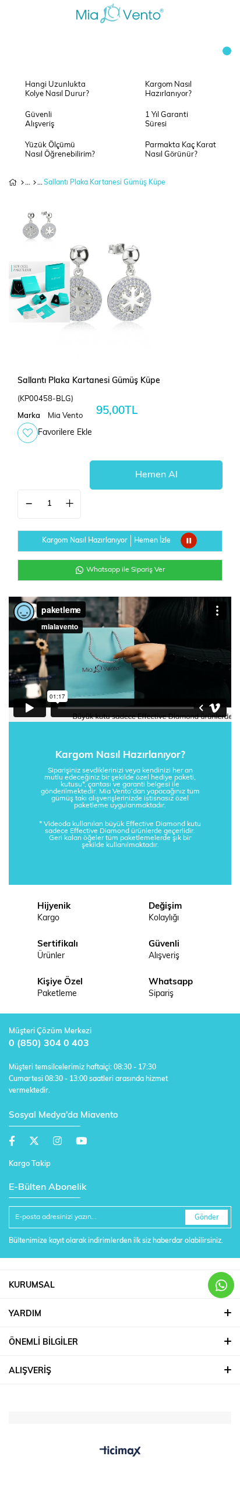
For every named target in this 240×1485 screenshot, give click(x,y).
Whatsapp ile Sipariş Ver (124, 569)
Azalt (29, 504)
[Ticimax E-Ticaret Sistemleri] (120, 1452)
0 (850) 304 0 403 (49, 1043)
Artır (69, 504)
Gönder (207, 1217)
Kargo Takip (30, 1164)
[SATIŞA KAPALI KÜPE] (34, 182)
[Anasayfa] (22, 182)
